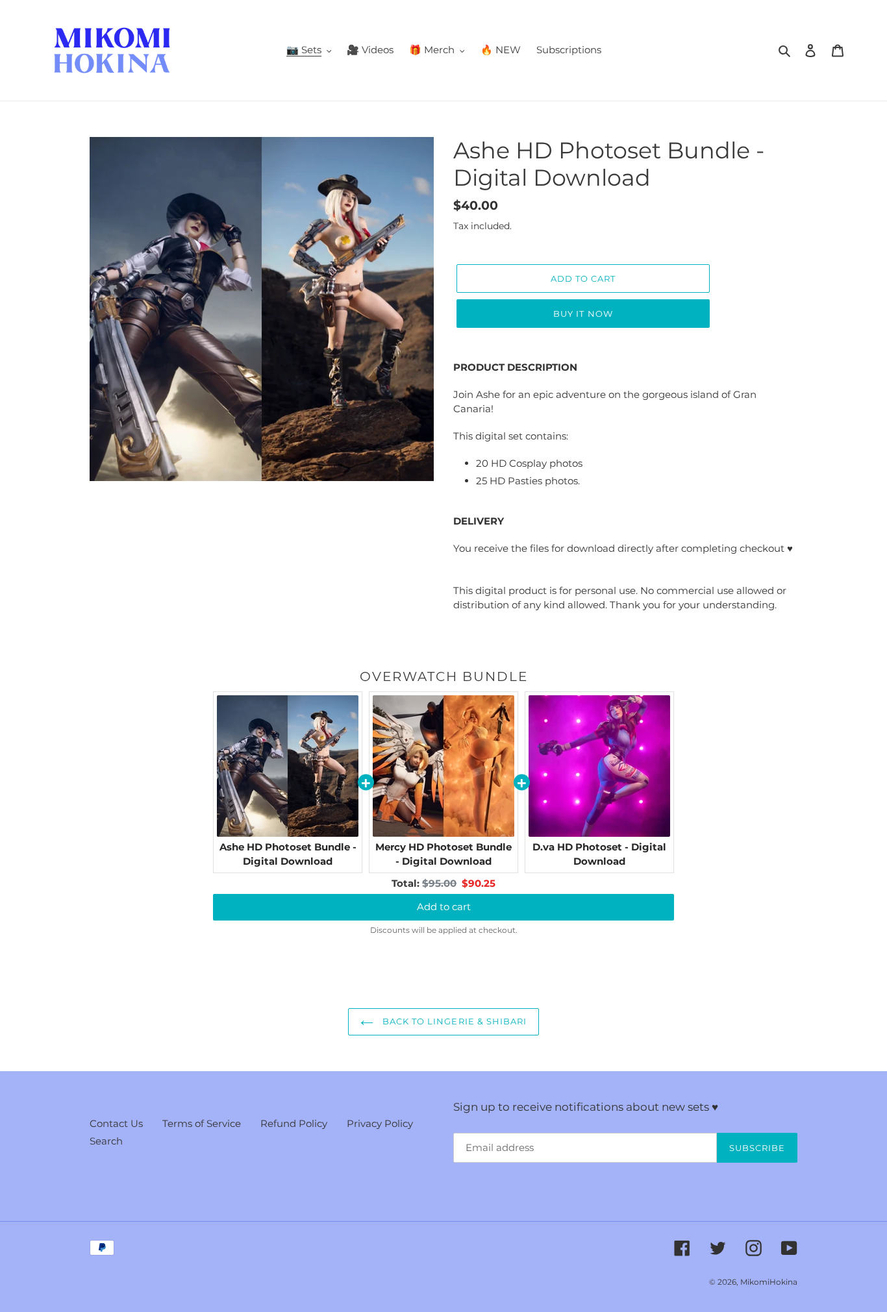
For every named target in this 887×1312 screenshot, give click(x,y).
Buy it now (582, 313)
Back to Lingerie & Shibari (453, 1021)
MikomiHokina (768, 1282)
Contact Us (116, 1123)
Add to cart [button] (444, 906)
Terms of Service (201, 1123)
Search (106, 1141)
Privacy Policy (380, 1123)
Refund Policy (293, 1123)
